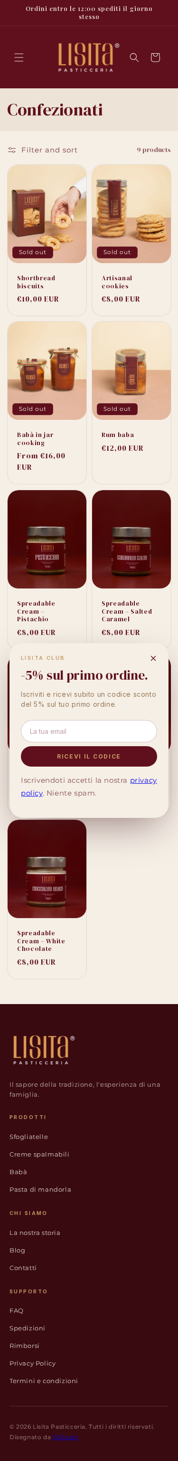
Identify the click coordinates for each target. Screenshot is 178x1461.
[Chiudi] (153, 658)
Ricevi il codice (89, 756)
